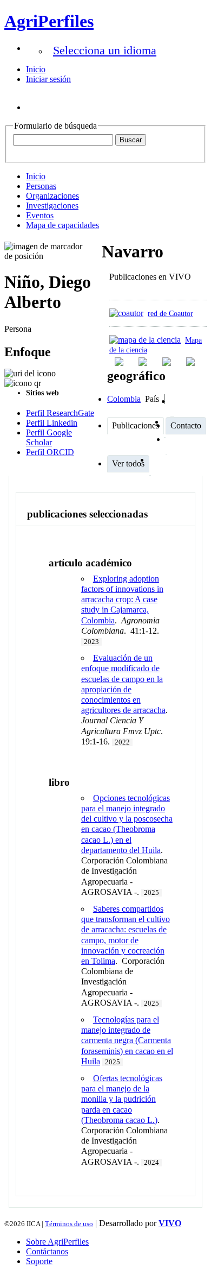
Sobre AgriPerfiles (57, 1241)
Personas (41, 186)
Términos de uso (69, 1224)
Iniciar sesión (48, 79)
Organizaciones (52, 195)
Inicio (35, 69)
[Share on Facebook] (120, 362)
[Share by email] (191, 362)
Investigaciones (52, 205)
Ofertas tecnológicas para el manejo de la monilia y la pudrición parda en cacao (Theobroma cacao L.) (121, 1099)
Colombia (124, 398)
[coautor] (126, 313)
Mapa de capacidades (62, 225)
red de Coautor (170, 313)
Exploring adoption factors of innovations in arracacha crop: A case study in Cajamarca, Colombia (122, 599)
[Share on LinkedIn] (144, 362)
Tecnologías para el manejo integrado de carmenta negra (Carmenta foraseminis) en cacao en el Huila (127, 1040)
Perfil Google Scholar (49, 437)
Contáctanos (47, 1251)
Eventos (40, 215)
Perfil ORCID (50, 452)
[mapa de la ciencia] (145, 339)
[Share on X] (168, 362)
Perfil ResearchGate (60, 413)
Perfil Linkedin (51, 422)
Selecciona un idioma (104, 50)
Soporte (39, 1261)
